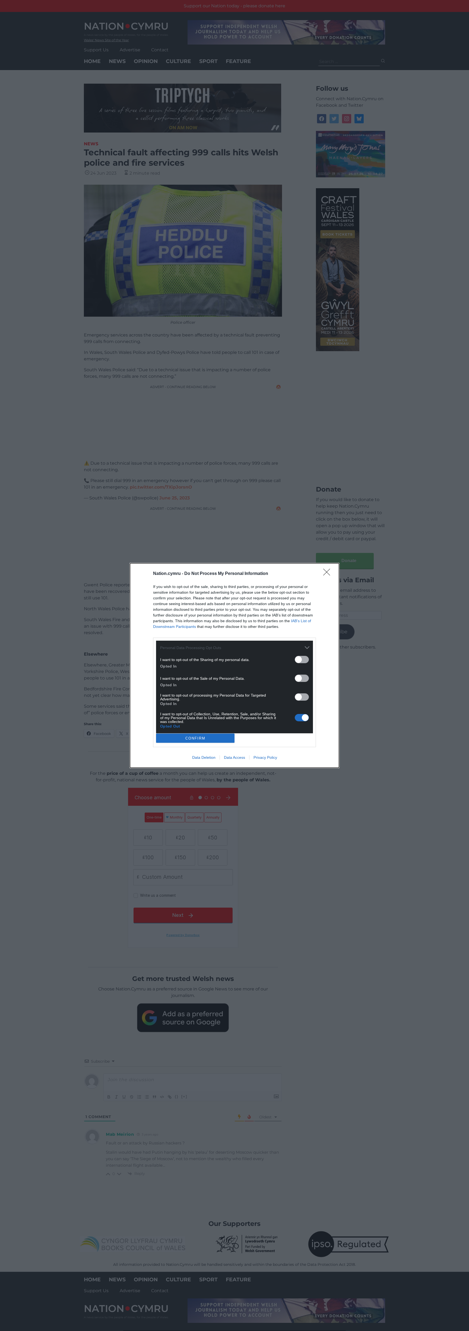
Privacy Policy (265, 757)
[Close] (328, 574)
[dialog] (234, 665)
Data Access (234, 757)
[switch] (302, 659)
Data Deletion (204, 757)
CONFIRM (195, 738)
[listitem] (234, 647)
